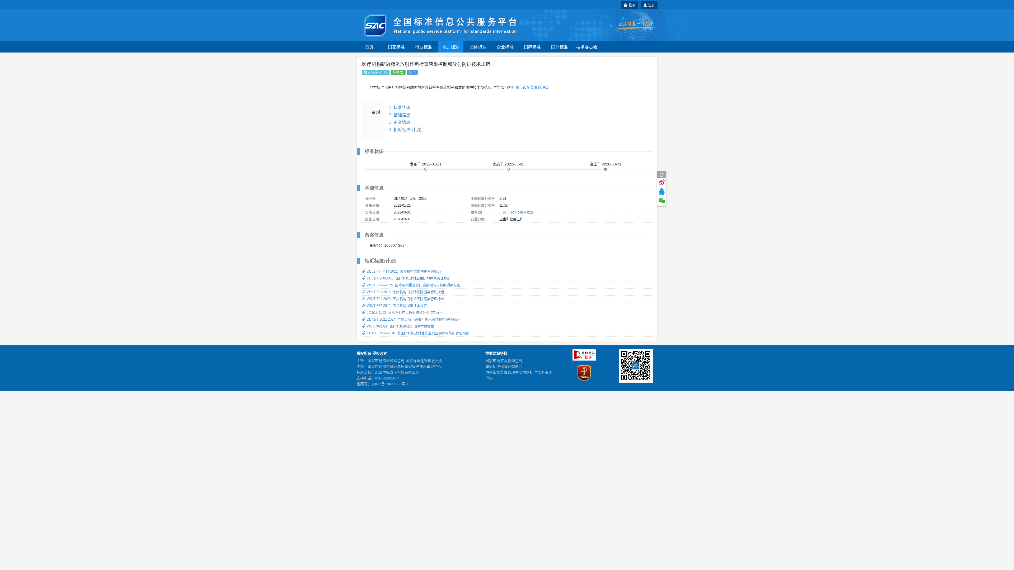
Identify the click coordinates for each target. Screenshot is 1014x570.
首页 (369, 47)
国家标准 (396, 47)
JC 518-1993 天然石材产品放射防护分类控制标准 (405, 313)
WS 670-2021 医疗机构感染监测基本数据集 (400, 326)
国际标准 (532, 47)
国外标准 (559, 47)
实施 (508, 164)
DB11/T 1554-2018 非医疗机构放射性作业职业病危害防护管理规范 (418, 333)
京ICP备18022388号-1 (390, 384)
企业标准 (505, 47)
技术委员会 (586, 47)
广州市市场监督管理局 (530, 87)
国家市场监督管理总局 (503, 361)
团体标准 (478, 47)
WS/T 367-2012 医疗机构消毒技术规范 (397, 306)
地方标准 (450, 47)
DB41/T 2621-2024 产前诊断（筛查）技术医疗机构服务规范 (413, 319)
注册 (651, 5)
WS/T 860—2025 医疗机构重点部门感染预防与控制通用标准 (413, 285)
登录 (631, 5)
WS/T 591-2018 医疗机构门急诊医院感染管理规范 (405, 292)
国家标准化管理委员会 (503, 366)
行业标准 (423, 47)
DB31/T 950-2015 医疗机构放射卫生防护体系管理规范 (408, 278)
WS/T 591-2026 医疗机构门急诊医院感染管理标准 (405, 299)
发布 (426, 164)
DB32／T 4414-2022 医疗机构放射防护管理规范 (404, 271)
